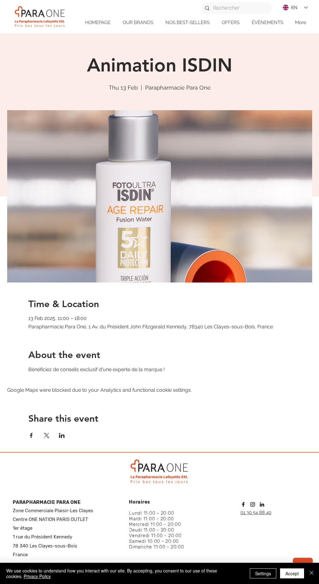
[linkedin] (262, 504)
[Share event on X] (47, 435)
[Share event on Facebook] (31, 435)
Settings (263, 573)
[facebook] (243, 504)
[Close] (311, 573)
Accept (292, 573)
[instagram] (253, 504)
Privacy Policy (37, 576)
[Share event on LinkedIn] (62, 435)
